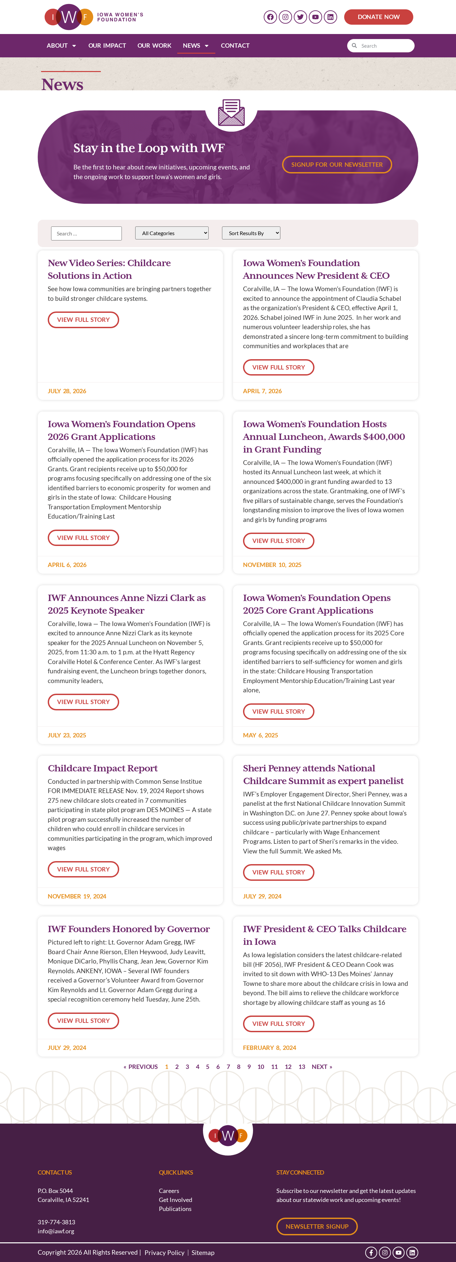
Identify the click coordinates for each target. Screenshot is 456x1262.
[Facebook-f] (371, 1253)
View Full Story (83, 319)
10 (260, 1066)
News (192, 45)
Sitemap (203, 1252)
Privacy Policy (165, 1252)
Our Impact (107, 45)
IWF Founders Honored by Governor (129, 929)
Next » (322, 1066)
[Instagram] (285, 17)
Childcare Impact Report (103, 768)
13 (301, 1066)
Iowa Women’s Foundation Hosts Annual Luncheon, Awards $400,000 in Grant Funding (324, 437)
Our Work (155, 45)
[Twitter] (300, 17)
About (57, 45)
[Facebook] (270, 17)
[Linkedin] (330, 17)
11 (274, 1066)
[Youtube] (315, 17)
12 (288, 1066)
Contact (235, 45)
